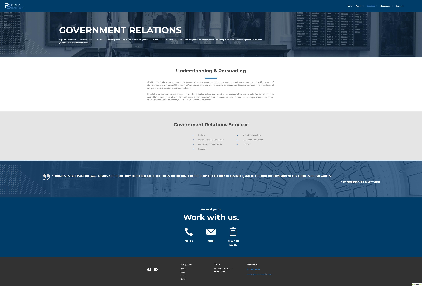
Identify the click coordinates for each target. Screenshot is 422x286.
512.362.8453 (253, 269)
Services (371, 6)
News (183, 279)
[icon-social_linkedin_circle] (156, 270)
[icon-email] (211, 232)
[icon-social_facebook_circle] (149, 270)
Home (349, 6)
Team (183, 276)
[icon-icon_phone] (188, 232)
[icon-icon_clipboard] (233, 232)
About (358, 6)
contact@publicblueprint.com (259, 274)
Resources (385, 6)
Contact (399, 6)
